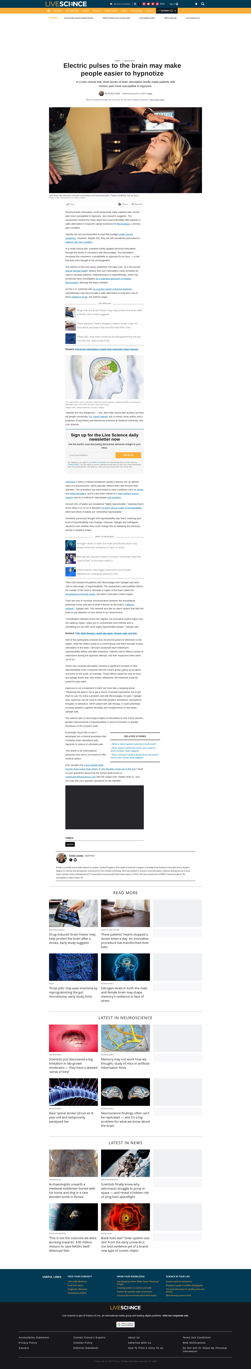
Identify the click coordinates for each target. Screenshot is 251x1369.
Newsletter (139, 204)
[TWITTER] (71, 860)
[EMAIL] (76, 860)
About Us (134, 1337)
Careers (24, 1348)
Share (72, 204)
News (149, 93)
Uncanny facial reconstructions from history (137, 1295)
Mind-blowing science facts (178, 1295)
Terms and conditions (197, 1337)
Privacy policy (28, 1342)
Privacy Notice (73, 465)
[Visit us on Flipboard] (152, 3)
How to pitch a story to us (145, 1348)
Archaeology (72, 10)
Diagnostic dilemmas (77, 1289)
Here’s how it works (157, 100)
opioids (70, 844)
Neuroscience (129, 61)
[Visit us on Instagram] (144, 3)
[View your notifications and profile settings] (196, 4)
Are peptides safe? (147, 18)
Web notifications (194, 1342)
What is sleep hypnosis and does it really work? (134, 744)
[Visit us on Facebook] (135, 3)
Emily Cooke (114, 93)
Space (124, 10)
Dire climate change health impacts (78, 18)
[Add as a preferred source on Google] (125, 1324)
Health (85, 10)
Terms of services (99, 462)
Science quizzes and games (179, 1281)
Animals (58, 10)
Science (97, 10)
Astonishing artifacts (77, 1293)
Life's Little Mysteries (77, 1281)
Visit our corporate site (175, 1315)
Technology (136, 10)
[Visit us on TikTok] (157, 3)
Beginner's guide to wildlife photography (184, 1285)
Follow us (124, 204)
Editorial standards (85, 1348)
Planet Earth (111, 10)
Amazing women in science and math (134, 1288)
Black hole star (170, 18)
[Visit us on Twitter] (139, 3)
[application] (104, 807)
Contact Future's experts (89, 1337)
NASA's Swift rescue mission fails (116, 18)
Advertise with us (139, 1342)
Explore (150, 10)
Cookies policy (83, 1342)
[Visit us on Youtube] (148, 3)
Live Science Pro (193, 18)
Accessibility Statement (34, 1337)
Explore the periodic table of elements (134, 1292)
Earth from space (75, 1285)
